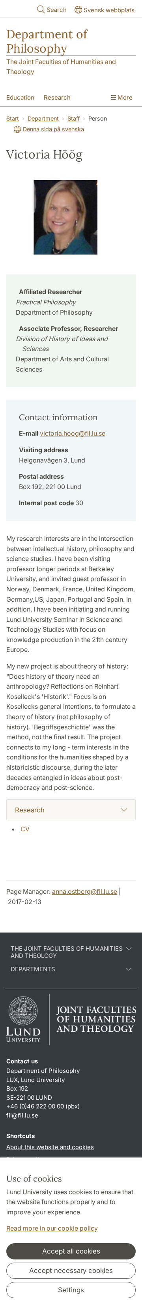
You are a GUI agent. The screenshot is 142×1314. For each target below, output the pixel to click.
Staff (73, 118)
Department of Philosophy (46, 41)
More (124, 97)
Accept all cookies (71, 1251)
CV (25, 829)
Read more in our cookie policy (52, 1228)
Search (57, 9)
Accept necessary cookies (71, 1270)
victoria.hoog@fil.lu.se (72, 433)
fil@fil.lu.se (22, 1115)
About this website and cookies (50, 1147)
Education (20, 97)
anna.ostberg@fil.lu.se (84, 891)
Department (43, 118)
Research (57, 97)
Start (12, 118)
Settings (71, 1290)
